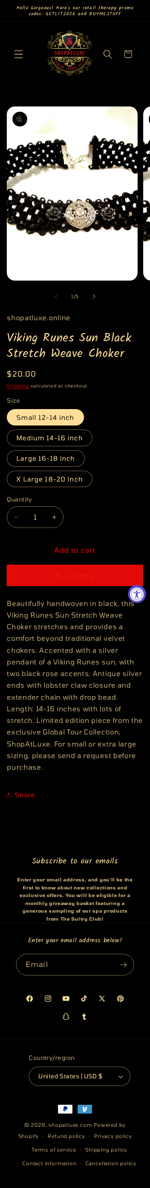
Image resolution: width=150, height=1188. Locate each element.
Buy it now (75, 576)
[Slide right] (94, 296)
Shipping (18, 385)
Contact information (49, 1163)
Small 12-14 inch (45, 417)
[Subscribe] (123, 964)
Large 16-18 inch (45, 458)
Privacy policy (113, 1136)
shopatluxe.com (70, 1125)
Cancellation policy (111, 1163)
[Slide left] (56, 296)
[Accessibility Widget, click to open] (137, 594)
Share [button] (24, 795)
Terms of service (54, 1149)
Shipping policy (106, 1149)
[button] (18, 54)
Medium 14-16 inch (49, 437)
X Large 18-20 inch (49, 479)
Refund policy (66, 1136)
